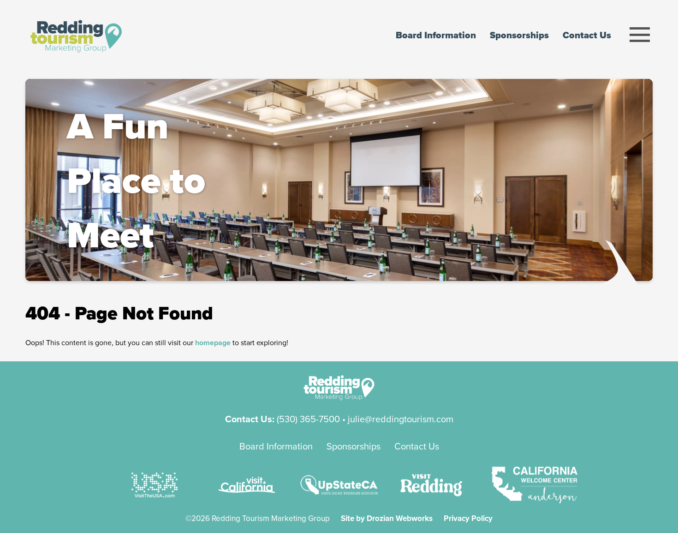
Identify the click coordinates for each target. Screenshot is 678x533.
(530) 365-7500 (308, 418)
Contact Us (416, 446)
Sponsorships (354, 446)
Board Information (276, 446)
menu (640, 35)
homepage (213, 342)
